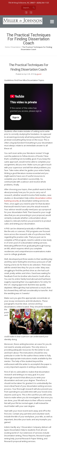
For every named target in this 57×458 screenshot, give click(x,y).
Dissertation (16, 47)
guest (39, 74)
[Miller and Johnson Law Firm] (25, 23)
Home (7, 47)
